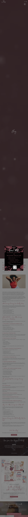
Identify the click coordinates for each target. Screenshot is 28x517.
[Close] (22, 247)
